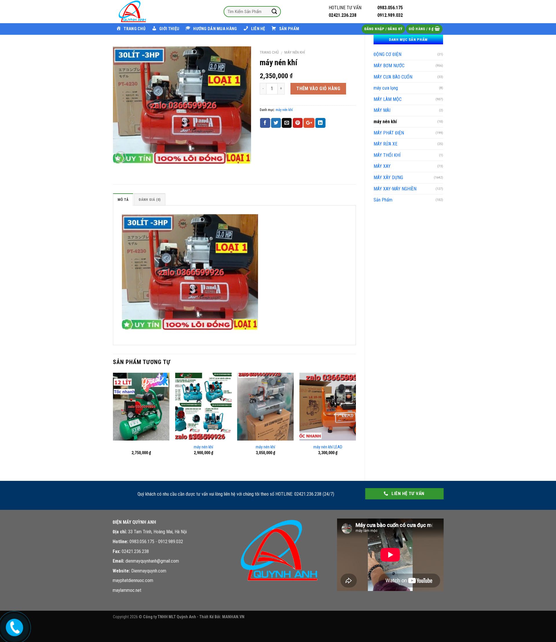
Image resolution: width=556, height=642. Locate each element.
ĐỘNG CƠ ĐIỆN (387, 54)
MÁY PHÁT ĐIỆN (389, 133)
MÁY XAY (382, 166)
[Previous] (113, 422)
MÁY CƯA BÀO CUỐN (393, 77)
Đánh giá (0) (149, 199)
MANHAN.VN (233, 616)
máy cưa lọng (386, 88)
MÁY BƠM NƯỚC (389, 65)
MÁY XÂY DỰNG (388, 177)
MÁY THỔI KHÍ (387, 155)
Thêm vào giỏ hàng (318, 88)
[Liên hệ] (13, 626)
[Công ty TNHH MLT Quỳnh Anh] (142, 11)
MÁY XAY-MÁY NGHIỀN (395, 189)
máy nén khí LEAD (327, 447)
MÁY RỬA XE (385, 144)
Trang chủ (269, 52)
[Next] (355, 422)
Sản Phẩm (383, 200)
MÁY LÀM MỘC (388, 99)
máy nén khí (385, 121)
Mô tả (123, 199)
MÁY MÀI (382, 110)
